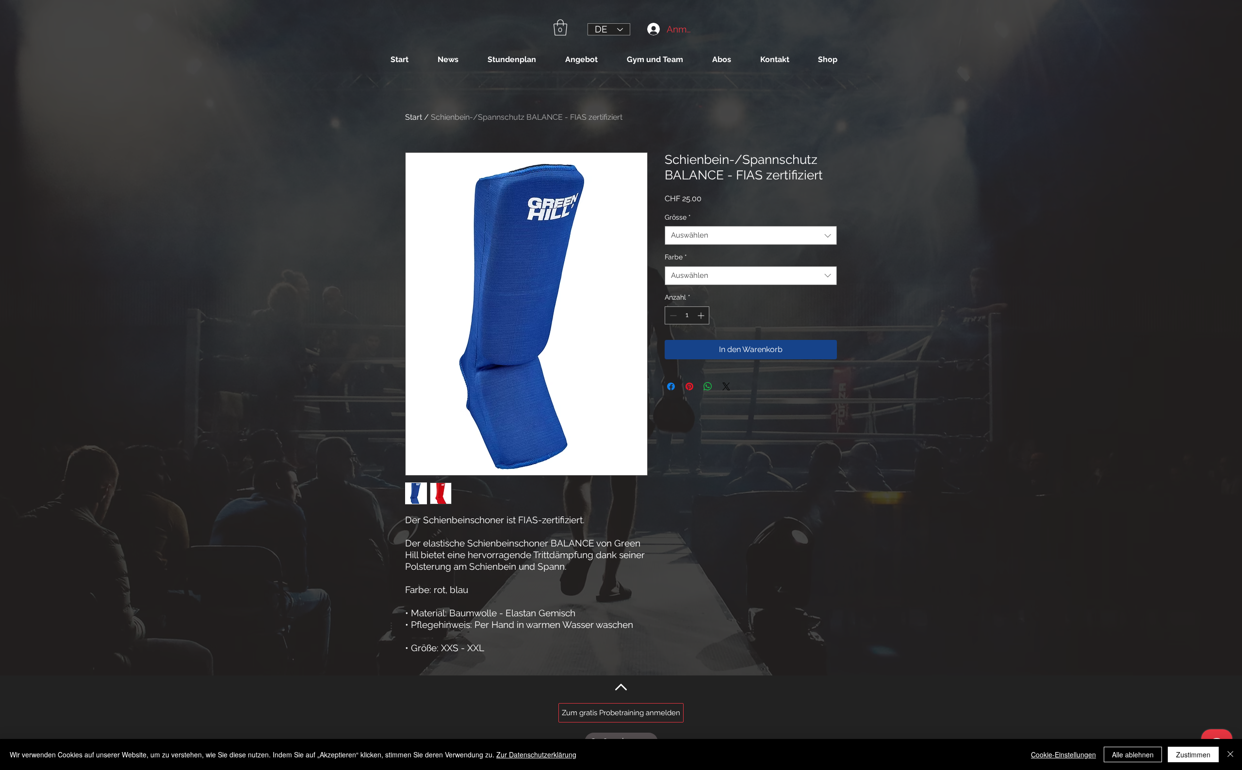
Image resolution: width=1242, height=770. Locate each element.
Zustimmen (1193, 754)
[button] (560, 27)
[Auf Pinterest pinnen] (689, 386)
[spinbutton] (687, 315)
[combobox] (751, 235)
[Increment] (702, 315)
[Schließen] (1230, 754)
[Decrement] (672, 315)
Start (413, 117)
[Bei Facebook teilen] (671, 386)
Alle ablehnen (1133, 754)
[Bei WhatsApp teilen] (708, 386)
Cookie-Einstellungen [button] (1063, 754)
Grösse (678, 217)
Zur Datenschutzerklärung (536, 754)
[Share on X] (726, 386)
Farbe (676, 257)
